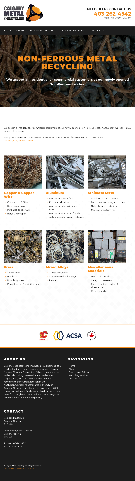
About (20, 30)
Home (7, 30)
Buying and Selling (42, 30)
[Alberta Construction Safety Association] (67, 335)
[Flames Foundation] (43, 335)
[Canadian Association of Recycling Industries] (91, 335)
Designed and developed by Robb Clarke (19, 468)
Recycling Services (72, 30)
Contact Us (97, 30)
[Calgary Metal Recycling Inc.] (24, 13)
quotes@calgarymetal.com (18, 140)
